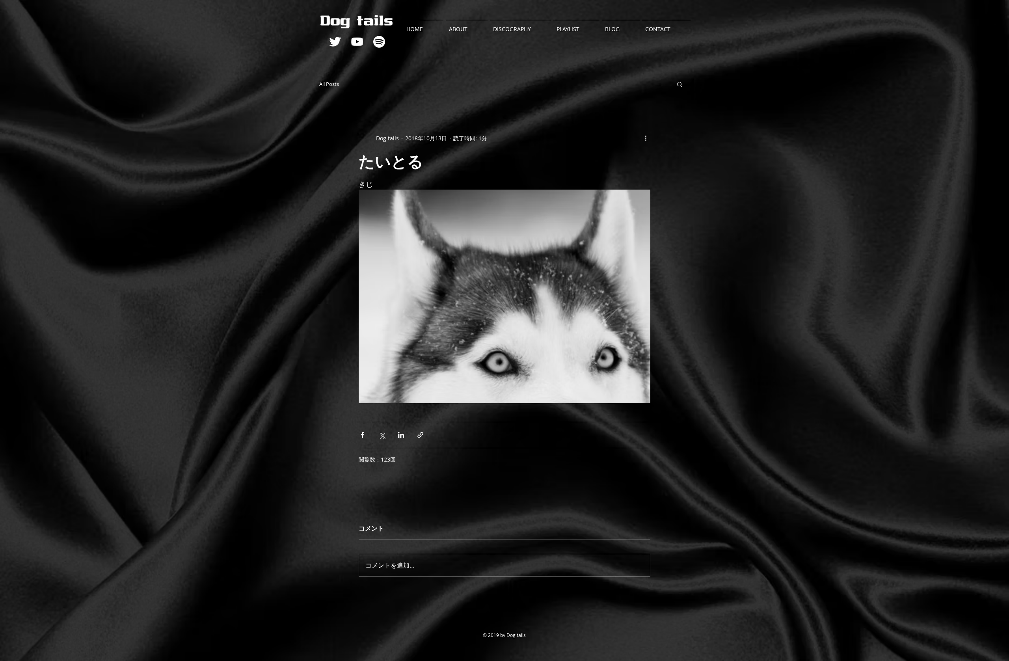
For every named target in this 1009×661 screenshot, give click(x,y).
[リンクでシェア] (420, 435)
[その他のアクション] (645, 138)
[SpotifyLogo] (379, 42)
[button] (679, 84)
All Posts (329, 84)
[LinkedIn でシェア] (401, 435)
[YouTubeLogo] (357, 42)
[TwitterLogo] (335, 42)
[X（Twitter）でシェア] (381, 435)
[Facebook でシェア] (362, 435)
